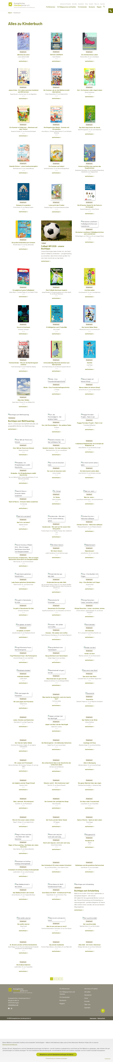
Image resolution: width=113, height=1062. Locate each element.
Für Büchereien (50, 7)
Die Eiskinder (89, 637)
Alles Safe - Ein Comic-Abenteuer (90, 984)
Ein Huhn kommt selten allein (89, 477)
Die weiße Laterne (23, 959)
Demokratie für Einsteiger (56, 615)
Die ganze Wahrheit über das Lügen (89, 809)
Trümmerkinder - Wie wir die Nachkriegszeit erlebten (23, 363)
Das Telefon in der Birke (89, 732)
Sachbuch (89, 500)
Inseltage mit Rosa (89, 755)
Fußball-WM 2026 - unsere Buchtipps (52, 247)
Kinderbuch (23, 52)
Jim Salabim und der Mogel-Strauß (23, 809)
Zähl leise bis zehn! (23, 55)
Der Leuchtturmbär (89, 959)
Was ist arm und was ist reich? (56, 961)
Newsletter (81, 4)
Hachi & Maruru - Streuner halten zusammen (23, 508)
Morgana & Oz (89, 875)
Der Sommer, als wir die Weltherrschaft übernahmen (57, 91)
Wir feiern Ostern (56, 557)
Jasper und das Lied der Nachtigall (56, 735)
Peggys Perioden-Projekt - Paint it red (89, 423)
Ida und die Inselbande (56, 982)
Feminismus (12, 418)
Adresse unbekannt (56, 54)
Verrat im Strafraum (23, 327)
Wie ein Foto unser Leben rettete (23, 855)
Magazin (99, 7)
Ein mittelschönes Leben (89, 55)
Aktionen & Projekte (65, 4)
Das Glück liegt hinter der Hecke (89, 127)
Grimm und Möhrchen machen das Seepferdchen (89, 167)
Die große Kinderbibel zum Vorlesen (23, 242)
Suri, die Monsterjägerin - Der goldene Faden (56, 425)
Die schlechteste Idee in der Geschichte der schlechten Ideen (56, 785)
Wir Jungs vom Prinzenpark (23, 782)
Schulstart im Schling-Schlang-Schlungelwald (23, 905)
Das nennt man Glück (89, 683)
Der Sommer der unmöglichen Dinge (56, 832)
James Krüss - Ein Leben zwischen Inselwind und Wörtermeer (23, 91)
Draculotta (89, 705)
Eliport (10, 12)
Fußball (44, 243)
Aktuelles (74, 4)
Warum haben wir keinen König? (89, 387)
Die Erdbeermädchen (23, 1006)
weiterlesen (23, 61)
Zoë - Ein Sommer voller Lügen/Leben (89, 90)
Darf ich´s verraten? (23, 529)
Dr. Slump (56, 503)
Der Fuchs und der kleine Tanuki (56, 855)
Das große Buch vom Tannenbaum (56, 662)
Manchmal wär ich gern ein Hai (56, 685)
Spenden (102, 4)
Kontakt (91, 4)
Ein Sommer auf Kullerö (56, 166)
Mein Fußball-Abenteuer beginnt (56, 290)
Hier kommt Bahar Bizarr (90, 327)
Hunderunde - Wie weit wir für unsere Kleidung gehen (56, 534)
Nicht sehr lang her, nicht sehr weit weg (56, 878)
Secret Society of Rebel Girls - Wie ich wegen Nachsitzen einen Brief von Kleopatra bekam (23, 565)
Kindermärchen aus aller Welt (56, 588)
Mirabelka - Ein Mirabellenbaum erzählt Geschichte (23, 480)
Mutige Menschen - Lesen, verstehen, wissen (90, 615)
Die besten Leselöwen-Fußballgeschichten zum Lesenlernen (90, 233)
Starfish (89, 363)
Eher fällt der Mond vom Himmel (23, 448)
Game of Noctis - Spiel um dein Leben (89, 855)
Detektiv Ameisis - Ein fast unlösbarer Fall (56, 448)
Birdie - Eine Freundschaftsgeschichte (56, 387)
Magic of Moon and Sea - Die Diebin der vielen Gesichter (23, 881)
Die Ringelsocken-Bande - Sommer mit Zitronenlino (56, 128)
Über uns (96, 4)
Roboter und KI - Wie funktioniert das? (56, 809)
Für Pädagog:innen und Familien (66, 7)
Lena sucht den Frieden (56, 205)
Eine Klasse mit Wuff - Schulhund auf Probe (56, 927)
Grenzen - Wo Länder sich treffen (57, 639)
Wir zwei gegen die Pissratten (23, 708)
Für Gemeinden (82, 7)
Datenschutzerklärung (9, 1044)
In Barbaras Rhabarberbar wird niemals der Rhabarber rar (90, 453)
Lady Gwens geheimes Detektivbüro (23, 588)
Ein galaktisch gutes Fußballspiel (23, 290)
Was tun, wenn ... (89, 503)
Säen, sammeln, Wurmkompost (23, 832)
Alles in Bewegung (90, 780)
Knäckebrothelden (23, 683)
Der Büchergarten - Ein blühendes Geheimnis (56, 758)
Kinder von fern (90, 660)
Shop (86, 4)
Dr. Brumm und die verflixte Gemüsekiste (23, 984)
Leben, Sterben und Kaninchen (23, 735)
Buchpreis (92, 7)
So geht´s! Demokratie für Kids (23, 615)
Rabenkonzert (89, 557)
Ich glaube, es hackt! (23, 637)
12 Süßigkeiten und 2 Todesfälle (56, 327)
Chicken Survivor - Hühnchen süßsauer (89, 531)
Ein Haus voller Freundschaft (89, 832)
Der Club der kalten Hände (23, 758)
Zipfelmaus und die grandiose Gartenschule (89, 905)
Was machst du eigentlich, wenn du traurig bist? (56, 711)
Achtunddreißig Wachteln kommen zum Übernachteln (56, 363)
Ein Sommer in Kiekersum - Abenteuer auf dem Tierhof (23, 128)
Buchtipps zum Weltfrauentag (21, 421)
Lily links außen (90, 290)
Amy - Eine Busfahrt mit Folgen (89, 588)
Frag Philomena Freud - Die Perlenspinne (23, 662)
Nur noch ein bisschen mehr (56, 477)
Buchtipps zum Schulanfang (86, 925)
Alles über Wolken (23, 400)
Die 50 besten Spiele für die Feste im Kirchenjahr (89, 206)
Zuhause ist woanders (23, 205)
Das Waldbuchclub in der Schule (23, 927)
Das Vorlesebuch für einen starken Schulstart (56, 905)
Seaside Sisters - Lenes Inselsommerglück (23, 166)
